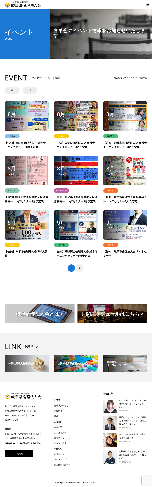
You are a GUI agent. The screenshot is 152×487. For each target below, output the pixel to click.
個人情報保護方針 (62, 464)
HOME (57, 400)
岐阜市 (110, 190)
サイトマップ (60, 459)
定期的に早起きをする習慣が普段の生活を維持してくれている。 (132, 454)
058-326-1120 (15, 442)
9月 (30, 90)
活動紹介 (58, 410)
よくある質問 (60, 432)
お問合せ (19, 453)
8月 (12, 90)
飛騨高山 (110, 136)
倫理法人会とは (61, 405)
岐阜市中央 (12, 190)
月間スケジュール (62, 437)
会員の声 (58, 427)
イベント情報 (60, 443)
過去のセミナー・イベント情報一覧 (130, 77)
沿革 (56, 416)
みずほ (61, 136)
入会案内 (58, 421)
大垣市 (12, 136)
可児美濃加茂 (61, 190)
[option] (13, 90)
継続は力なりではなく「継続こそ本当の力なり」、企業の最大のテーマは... (132, 420)
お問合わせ (59, 454)
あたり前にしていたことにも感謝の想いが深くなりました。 (132, 403)
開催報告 (58, 448)
